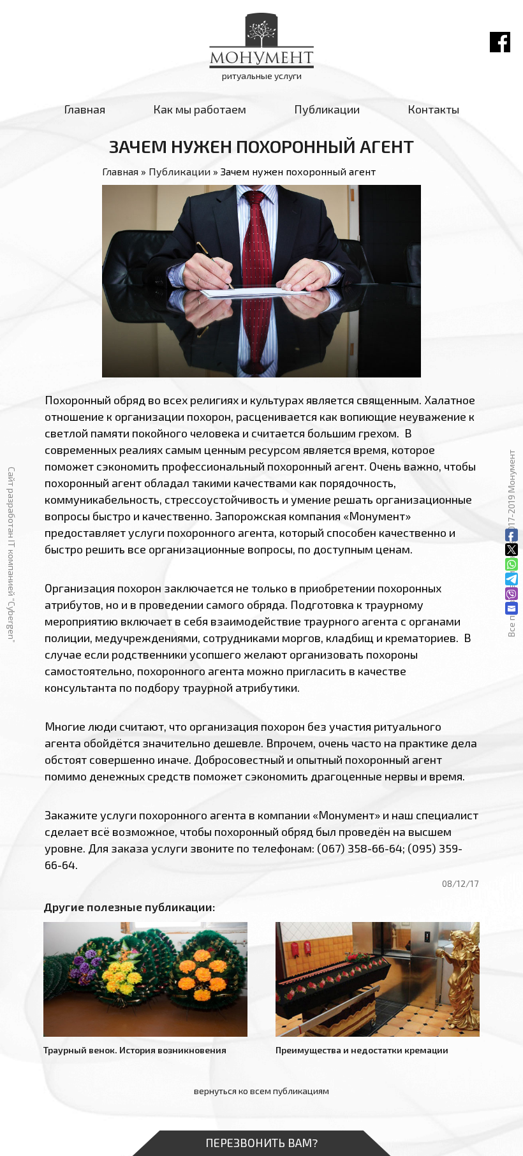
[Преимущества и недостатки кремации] (378, 979)
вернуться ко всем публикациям (261, 1090)
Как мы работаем (199, 109)
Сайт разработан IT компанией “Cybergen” (11, 555)
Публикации (327, 109)
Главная (84, 109)
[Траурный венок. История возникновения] (145, 979)
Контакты (433, 109)
